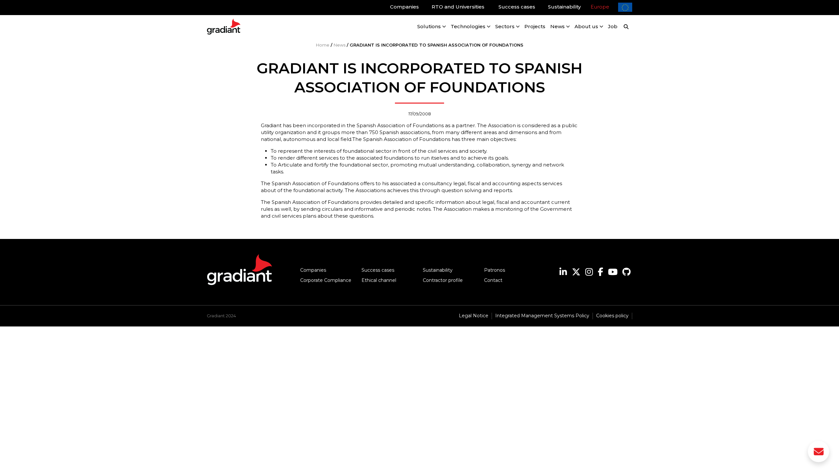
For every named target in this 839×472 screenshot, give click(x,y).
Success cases (377, 270)
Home (322, 45)
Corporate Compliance (325, 280)
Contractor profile (443, 280)
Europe (600, 7)
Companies (313, 270)
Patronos (494, 270)
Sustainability (438, 270)
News (339, 45)
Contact (493, 280)
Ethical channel (378, 280)
